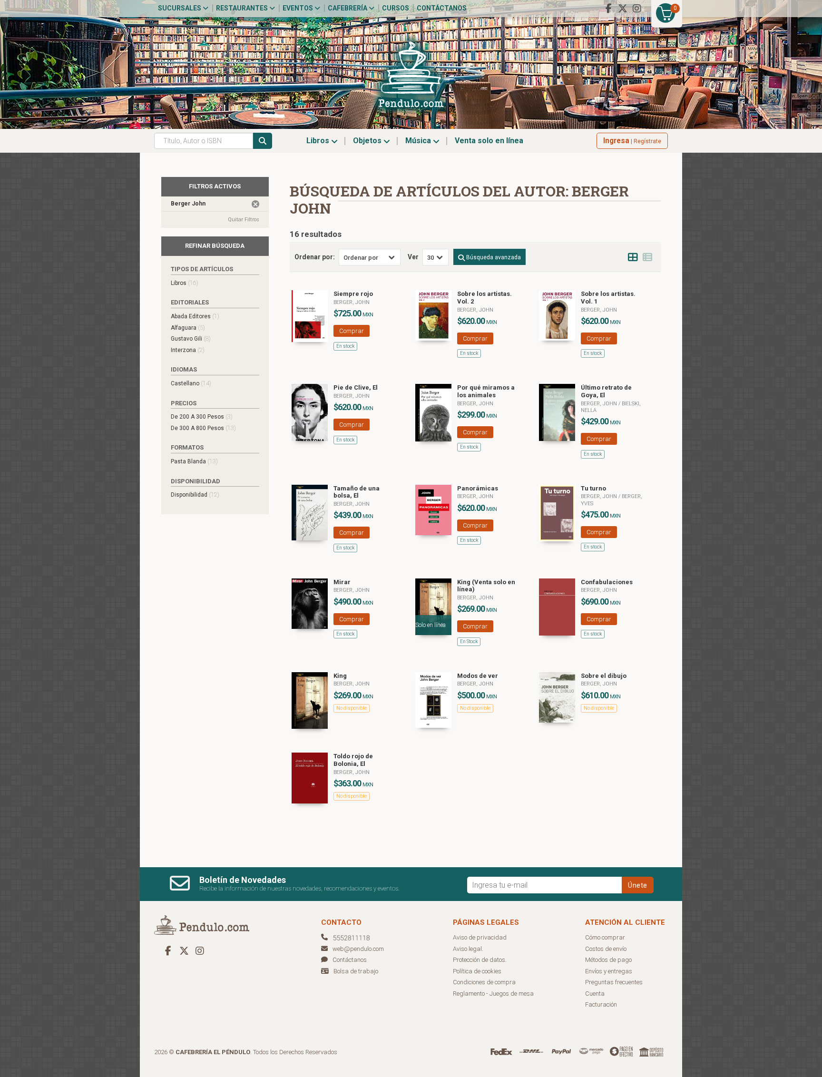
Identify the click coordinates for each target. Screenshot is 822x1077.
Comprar (351, 330)
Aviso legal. (468, 948)
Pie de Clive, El (355, 387)
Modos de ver (477, 675)
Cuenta (595, 993)
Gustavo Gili (191, 338)
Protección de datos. (480, 959)
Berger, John (351, 302)
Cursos (395, 8)
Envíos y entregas (608, 971)
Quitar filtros (243, 219)
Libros (318, 140)
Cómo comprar (605, 937)
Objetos (368, 140)
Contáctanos (442, 8)
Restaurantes (242, 8)
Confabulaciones (607, 582)
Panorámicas (477, 488)
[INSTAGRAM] (637, 8)
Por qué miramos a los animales (486, 391)
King (340, 675)
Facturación (601, 1004)
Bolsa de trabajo (355, 971)
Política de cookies (477, 971)
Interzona (188, 349)
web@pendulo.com (358, 948)
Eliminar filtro (255, 204)
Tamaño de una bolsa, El (356, 492)
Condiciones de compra (484, 982)
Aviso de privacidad (480, 937)
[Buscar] (262, 141)
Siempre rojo (353, 293)
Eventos (298, 8)
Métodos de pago (608, 959)
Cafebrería (348, 8)
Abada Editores (195, 316)
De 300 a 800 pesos (203, 427)
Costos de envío (605, 948)
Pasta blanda (194, 461)
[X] (623, 8)
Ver (413, 257)
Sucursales (180, 8)
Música (419, 140)
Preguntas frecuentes (614, 982)
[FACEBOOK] (608, 8)
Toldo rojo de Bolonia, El (353, 760)
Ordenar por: (314, 257)
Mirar (342, 582)
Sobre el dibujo (603, 675)
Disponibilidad (195, 494)
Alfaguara (188, 327)
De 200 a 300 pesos (202, 416)
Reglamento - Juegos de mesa (493, 993)
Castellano (191, 383)
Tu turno (593, 488)
